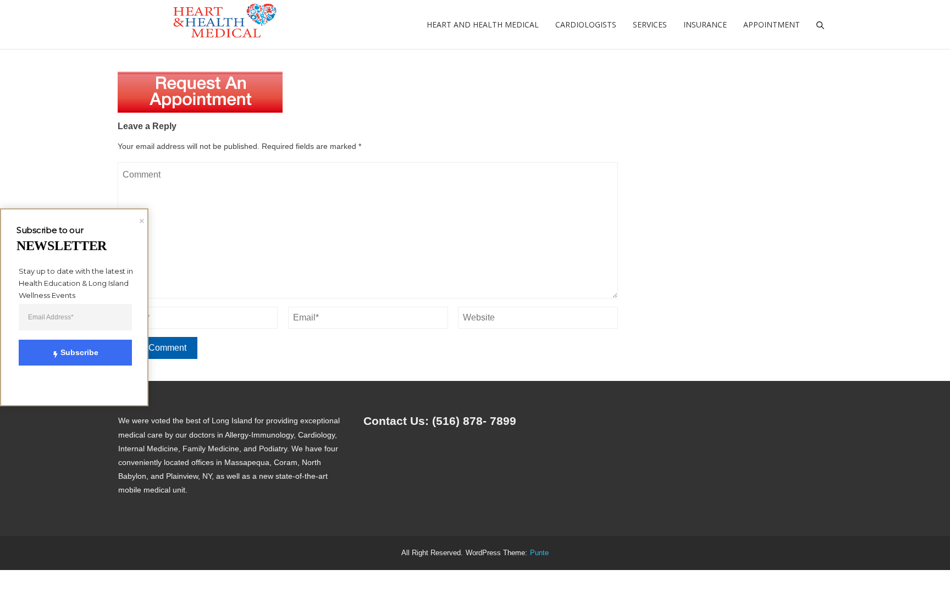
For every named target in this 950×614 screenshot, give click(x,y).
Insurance (705, 24)
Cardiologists (585, 24)
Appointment (771, 24)
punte (539, 553)
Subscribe (79, 352)
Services (650, 24)
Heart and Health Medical (483, 24)
